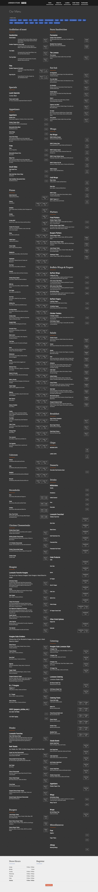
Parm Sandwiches (73, 20)
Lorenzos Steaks (14, 3)
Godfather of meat (13, 20)
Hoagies (56, 20)
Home (49, 3)
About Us (58, 3)
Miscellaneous (57, 22)
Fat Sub (79, 20)
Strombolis (41, 20)
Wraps (84, 20)
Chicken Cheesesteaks (49, 20)
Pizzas (30, 20)
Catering (50, 22)
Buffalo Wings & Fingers (19, 22)
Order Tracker (75, 3)
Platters (11, 22)
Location (67, 3)
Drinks (46, 22)
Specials (19, 20)
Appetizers (25, 20)
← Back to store (12, 17)
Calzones (35, 20)
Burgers (66, 20)
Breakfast (31, 22)
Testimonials (84, 3)
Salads (26, 22)
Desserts (41, 22)
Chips (36, 22)
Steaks (61, 20)
